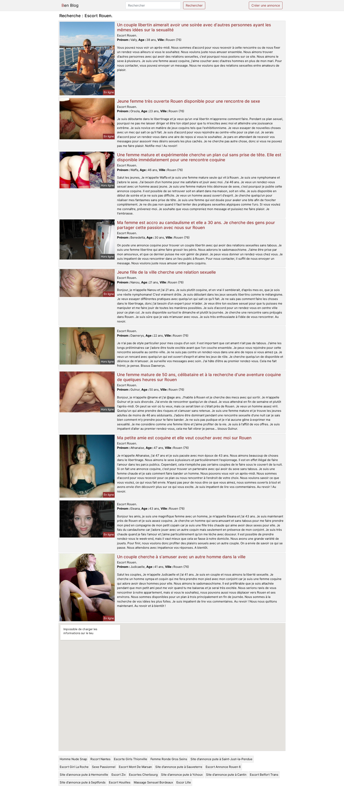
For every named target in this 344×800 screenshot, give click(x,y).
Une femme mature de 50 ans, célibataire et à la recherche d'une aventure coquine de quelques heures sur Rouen (199, 377)
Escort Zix (118, 774)
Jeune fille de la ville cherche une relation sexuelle (166, 272)
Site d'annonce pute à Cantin (226, 774)
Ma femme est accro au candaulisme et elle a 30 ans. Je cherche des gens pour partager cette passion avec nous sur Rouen (196, 225)
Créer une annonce (265, 5)
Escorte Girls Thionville (130, 759)
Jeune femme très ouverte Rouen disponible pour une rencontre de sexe (188, 101)
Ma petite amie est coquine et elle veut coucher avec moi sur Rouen (184, 437)
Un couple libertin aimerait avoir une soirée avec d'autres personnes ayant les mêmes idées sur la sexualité (194, 27)
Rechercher (194, 5)
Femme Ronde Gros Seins (168, 759)
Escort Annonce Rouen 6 (223, 767)
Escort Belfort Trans (264, 774)
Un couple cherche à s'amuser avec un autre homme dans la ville (181, 556)
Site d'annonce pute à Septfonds (83, 782)
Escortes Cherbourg (143, 774)
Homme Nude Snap (73, 759)
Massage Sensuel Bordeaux (153, 782)
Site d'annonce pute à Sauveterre (178, 767)
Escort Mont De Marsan (135, 767)
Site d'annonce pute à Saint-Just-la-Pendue (221, 759)
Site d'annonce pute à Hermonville (84, 774)
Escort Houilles (119, 782)
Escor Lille (183, 782)
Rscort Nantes (100, 759)
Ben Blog (70, 5)
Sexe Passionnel (103, 767)
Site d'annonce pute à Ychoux (182, 774)
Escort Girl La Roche (74, 767)
